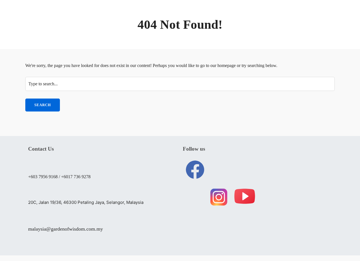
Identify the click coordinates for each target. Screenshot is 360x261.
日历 (317, 16)
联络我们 (115, 31)
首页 (110, 16)
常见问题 (293, 16)
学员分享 (243, 16)
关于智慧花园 (140, 16)
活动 (268, 16)
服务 (170, 16)
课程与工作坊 (204, 16)
